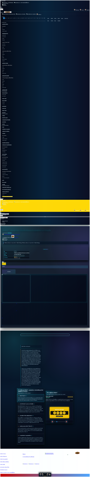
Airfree (55, 18)
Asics (48, 20)
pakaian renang (5, 63)
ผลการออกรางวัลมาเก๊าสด (4, 467)
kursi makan (4, 154)
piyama (3, 38)
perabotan (4, 121)
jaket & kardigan (4, 59)
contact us (39, 14)
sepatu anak (3, 45)
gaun (3, 82)
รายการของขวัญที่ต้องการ (24, 2)
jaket (3, 71)
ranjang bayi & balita (6, 119)
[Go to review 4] (58, 421)
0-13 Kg (3, 102)
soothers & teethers (5, 131)
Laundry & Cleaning (5, 174)
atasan (3, 52)
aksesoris (3, 60)
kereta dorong (4, 92)
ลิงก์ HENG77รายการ (3, 469)
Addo (48, 18)
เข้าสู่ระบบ (77, 210)
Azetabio (59, 20)
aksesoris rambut (4, 31)
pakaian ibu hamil (5, 75)
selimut (3, 115)
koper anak (4, 98)
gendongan (4, 106)
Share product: (2, 330)
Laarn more (16, 237)
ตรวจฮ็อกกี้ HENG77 (59, 416)
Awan (55, 20)
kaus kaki (3, 48)
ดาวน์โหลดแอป (10, 2)
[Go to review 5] (59, 421)
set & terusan (4, 36)
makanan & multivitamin (6, 144)
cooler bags (3, 151)
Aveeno (52, 20)
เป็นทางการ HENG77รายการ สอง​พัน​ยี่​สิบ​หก (7, 472)
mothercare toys (4, 193)
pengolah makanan (5, 142)
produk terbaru (5, 24)
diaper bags (4, 110)
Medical (3, 176)
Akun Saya (2, 198)
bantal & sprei (5, 117)
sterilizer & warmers (6, 129)
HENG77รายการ (24, 368)
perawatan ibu (5, 169)
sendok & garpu (4, 140)
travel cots (4, 108)
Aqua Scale (66, 18)
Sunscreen (3, 160)
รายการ (82, 210)
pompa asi (3, 148)
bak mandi (4, 182)
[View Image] (2, 325)
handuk (3, 184)
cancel (2, 215)
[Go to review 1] (54, 421)
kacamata (3, 29)
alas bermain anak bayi (6, 189)
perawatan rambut (4, 163)
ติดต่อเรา (88, 210)
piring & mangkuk (4, 138)
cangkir (3, 137)
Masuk (2, 199)
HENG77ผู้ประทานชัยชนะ (4, 461)
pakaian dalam (4, 73)
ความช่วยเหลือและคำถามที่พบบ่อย (28, 456)
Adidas (52, 18)
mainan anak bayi (5, 191)
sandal (3, 47)
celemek (3, 133)
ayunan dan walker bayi (6, 187)
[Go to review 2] (55, 421)
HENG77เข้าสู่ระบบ (29, 350)
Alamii (59, 18)
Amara (62, 18)
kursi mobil (4, 100)
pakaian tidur (4, 35)
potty (3, 180)
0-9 (44, 18)
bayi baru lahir (4, 94)
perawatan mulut (4, 165)
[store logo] (7, 12)
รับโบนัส (9, 271)
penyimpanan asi (4, 150)
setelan (3, 57)
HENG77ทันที (2, 464)
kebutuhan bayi (5, 33)
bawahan (3, 54)
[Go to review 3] (56, 421)
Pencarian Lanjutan (3, 214)
